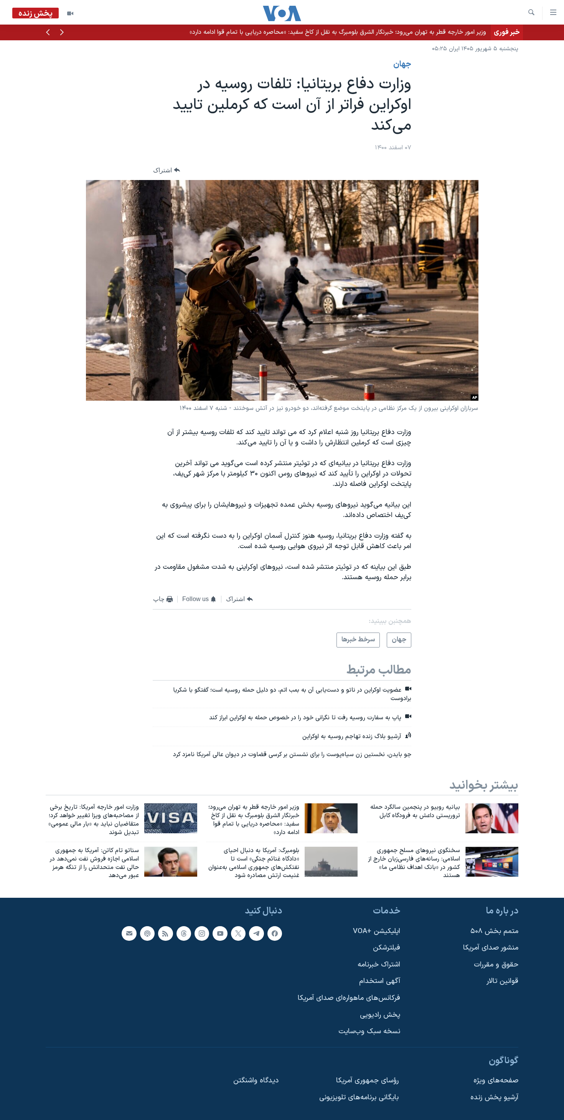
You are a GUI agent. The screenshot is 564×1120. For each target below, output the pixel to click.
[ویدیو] (70, 13)
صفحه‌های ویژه (495, 1081)
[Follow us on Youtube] (220, 933)
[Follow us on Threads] (183, 933)
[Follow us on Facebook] (274, 933)
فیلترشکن (386, 948)
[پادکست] (147, 933)
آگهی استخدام (379, 981)
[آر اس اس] (165, 933)
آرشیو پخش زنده (494, 1097)
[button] (62, 33)
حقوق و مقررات (496, 965)
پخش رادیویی (380, 1015)
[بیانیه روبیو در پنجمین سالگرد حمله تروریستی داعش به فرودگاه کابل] (491, 818)
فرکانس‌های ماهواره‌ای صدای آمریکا (349, 998)
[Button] (166, 170)
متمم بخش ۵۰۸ (494, 931)
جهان (402, 64)
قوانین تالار (502, 981)
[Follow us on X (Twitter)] (238, 933)
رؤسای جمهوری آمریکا (367, 1081)
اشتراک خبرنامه (379, 965)
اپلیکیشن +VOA (376, 931)
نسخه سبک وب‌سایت (369, 1031)
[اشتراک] (129, 933)
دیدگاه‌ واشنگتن (256, 1081)
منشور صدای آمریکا (490, 948)
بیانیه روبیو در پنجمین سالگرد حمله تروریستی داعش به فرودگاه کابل (400, 32)
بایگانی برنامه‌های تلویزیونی (359, 1097)
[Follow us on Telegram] (256, 933)
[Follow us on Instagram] (202, 933)
